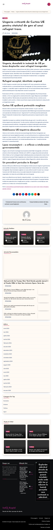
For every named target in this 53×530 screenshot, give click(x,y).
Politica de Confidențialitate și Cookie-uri (39, 524)
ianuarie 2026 (7, 346)
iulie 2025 (6, 368)
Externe (6, 404)
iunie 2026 (6, 328)
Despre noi (47, 518)
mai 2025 (6, 376)
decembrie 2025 (8, 350)
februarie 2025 (8, 386)
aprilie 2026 (7, 335)
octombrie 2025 (8, 357)
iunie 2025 (6, 372)
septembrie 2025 (8, 361)
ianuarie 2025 (7, 390)
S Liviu (8, 33)
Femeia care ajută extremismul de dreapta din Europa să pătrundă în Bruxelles (38, 451)
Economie (6, 401)
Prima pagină (34, 518)
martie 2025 (7, 383)
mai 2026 (6, 332)
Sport (5, 411)
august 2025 (7, 365)
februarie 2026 (8, 343)
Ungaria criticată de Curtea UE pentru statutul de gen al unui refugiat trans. (23, 26)
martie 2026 (7, 339)
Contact (41, 518)
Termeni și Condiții (45, 527)
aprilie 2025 (7, 379)
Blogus (5, 523)
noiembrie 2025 (8, 354)
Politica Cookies (46, 521)
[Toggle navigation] (3, 4)
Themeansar (11, 523)
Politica (5, 18)
